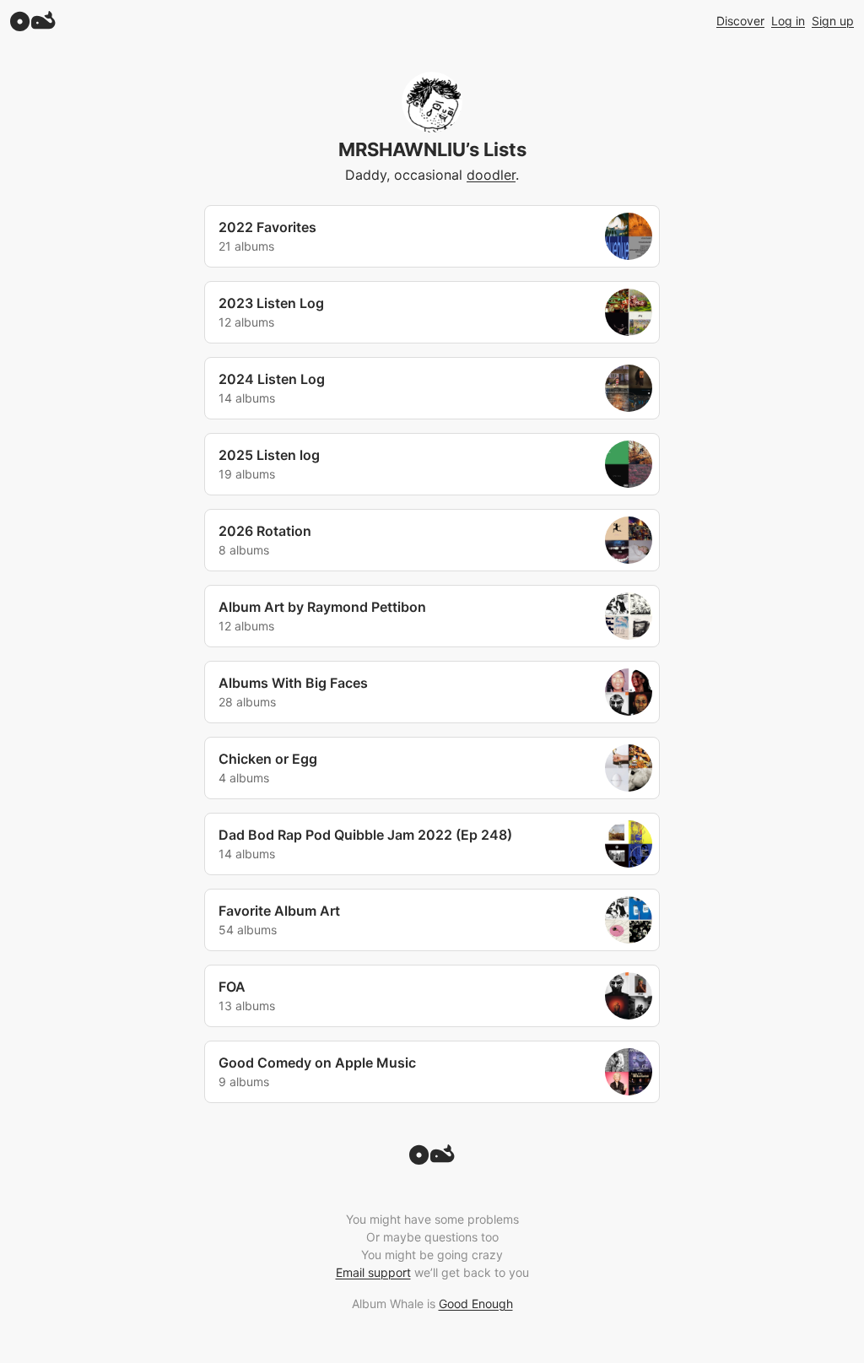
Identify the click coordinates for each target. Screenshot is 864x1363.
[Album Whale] (33, 20)
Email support (373, 1272)
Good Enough (476, 1303)
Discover (740, 21)
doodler (491, 174)
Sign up (833, 21)
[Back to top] (432, 1159)
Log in (788, 21)
